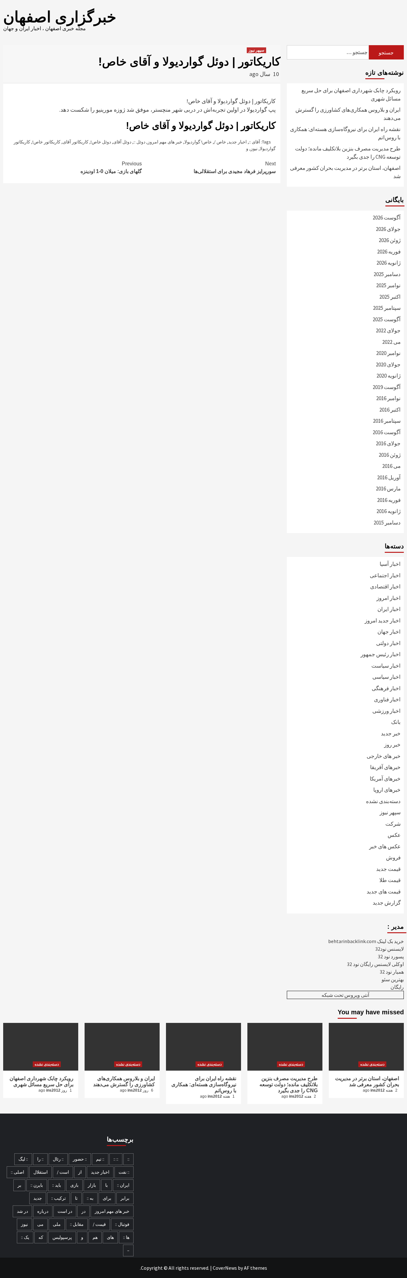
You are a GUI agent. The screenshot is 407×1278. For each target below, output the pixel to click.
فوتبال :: (122, 1224)
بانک (396, 722)
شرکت (393, 823)
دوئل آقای (122, 142)
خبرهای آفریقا (385, 767)
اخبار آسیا (390, 563)
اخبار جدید (237, 142)
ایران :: (123, 1185)
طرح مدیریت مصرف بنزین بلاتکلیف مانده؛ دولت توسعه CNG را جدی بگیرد (348, 152)
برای (107, 1198)
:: (128, 1159)
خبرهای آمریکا (385, 778)
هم (95, 1237)
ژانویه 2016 (388, 511)
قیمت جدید (388, 868)
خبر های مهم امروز (165, 142)
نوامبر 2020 (388, 353)
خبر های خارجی (384, 756)
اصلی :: (17, 1172)
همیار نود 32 (392, 972)
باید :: (56, 1185)
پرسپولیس (62, 1237)
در (83, 1211)
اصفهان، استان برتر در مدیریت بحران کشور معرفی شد (345, 172)
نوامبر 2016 (388, 398)
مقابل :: (77, 1224)
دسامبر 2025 (387, 274)
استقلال (40, 1172)
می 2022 (391, 341)
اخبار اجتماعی (385, 575)
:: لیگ (23, 1159)
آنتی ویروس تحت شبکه (345, 995)
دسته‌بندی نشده (383, 801)
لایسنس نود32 (389, 949)
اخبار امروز (388, 597)
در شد (22, 1211)
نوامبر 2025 (388, 285)
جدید (37, 1198)
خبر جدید (391, 733)
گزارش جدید (387, 902)
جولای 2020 (388, 364)
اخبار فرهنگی (386, 688)
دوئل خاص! (101, 142)
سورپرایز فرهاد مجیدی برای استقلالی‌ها (235, 167)
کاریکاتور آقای (75, 142)
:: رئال (58, 1159)
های (110, 1237)
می (40, 1224)
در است (65, 1211)
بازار (92, 1185)
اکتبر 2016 (390, 409)
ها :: (126, 1237)
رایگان (397, 987)
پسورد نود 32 (391, 956)
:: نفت (124, 1172)
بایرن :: (37, 1185)
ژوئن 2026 (390, 240)
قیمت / (99, 1224)
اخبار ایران (389, 609)
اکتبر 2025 (390, 296)
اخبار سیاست (386, 665)
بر (19, 1185)
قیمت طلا (390, 880)
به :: (90, 1198)
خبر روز (392, 744)
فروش (393, 857)
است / (63, 1172)
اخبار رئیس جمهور (381, 654)
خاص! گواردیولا (198, 142)
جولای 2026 (388, 229)
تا (76, 1198)
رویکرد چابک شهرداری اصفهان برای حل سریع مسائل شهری (351, 94)
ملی (57, 1224)
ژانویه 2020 (388, 375)
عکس (394, 834)
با (106, 1185)
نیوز (254, 148)
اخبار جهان (389, 631)
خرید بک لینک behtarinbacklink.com (366, 941)
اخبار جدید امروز (383, 620)
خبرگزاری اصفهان (59, 17)
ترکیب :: (58, 1198)
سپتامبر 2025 (387, 307)
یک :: (25, 1237)
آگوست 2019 (387, 387)
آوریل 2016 (389, 477)
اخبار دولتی (388, 643)
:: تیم (100, 1159)
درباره (42, 1211)
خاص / (220, 142)
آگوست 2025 (387, 319)
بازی (74, 1185)
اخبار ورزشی (386, 710)
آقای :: (254, 142)
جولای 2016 (388, 443)
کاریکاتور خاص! (46, 142)
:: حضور (80, 1159)
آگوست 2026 (387, 217)
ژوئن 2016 (390, 454)
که (40, 1237)
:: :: (116, 1159)
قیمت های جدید (384, 891)
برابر (125, 1198)
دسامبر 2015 (387, 522)
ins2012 (53, 1090)
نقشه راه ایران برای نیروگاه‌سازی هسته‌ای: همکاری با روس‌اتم (345, 133)
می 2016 (391, 465)
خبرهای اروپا (387, 789)
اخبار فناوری (387, 699)
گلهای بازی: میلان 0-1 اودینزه (111, 167)
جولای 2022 (388, 330)
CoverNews (225, 1268)
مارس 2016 (388, 488)
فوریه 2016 (389, 500)
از (80, 1172)
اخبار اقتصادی (385, 586)
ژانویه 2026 (388, 262)
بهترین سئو (393, 979)
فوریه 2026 (389, 251)
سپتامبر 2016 (387, 420)
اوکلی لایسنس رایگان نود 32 (375, 964)
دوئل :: (139, 142)
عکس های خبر (385, 846)
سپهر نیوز (256, 50)
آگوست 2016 (387, 432)
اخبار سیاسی (386, 676)
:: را (40, 1159)
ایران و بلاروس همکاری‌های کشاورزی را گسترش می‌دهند (348, 114)
